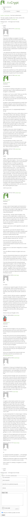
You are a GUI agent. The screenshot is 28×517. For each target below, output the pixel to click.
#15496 (15, 315)
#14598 (16, 28)
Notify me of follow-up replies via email (11, 512)
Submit (3, 515)
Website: (4, 488)
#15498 (15, 357)
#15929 (13, 391)
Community (7, 15)
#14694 (16, 149)
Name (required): (6, 480)
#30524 (15, 442)
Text (6, 492)
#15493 (14, 275)
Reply (19, 28)
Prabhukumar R (6, 322)
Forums (2, 15)
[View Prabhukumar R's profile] (5, 320)
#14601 (16, 75)
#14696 (16, 192)
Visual (3, 492)
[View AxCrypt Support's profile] (5, 81)
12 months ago (14, 19)
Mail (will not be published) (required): (10, 484)
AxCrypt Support (6, 82)
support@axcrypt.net (8, 355)
